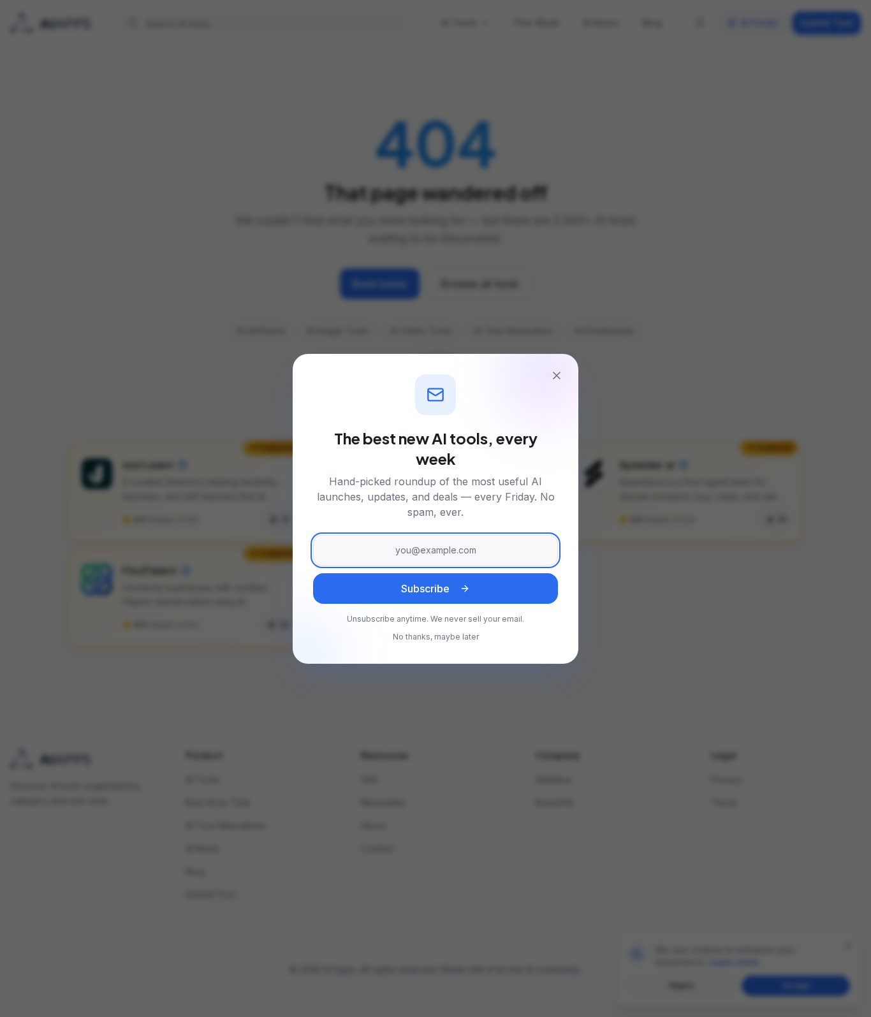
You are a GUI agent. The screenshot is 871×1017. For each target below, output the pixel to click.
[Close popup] (556, 375)
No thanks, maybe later (436, 636)
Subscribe (425, 588)
